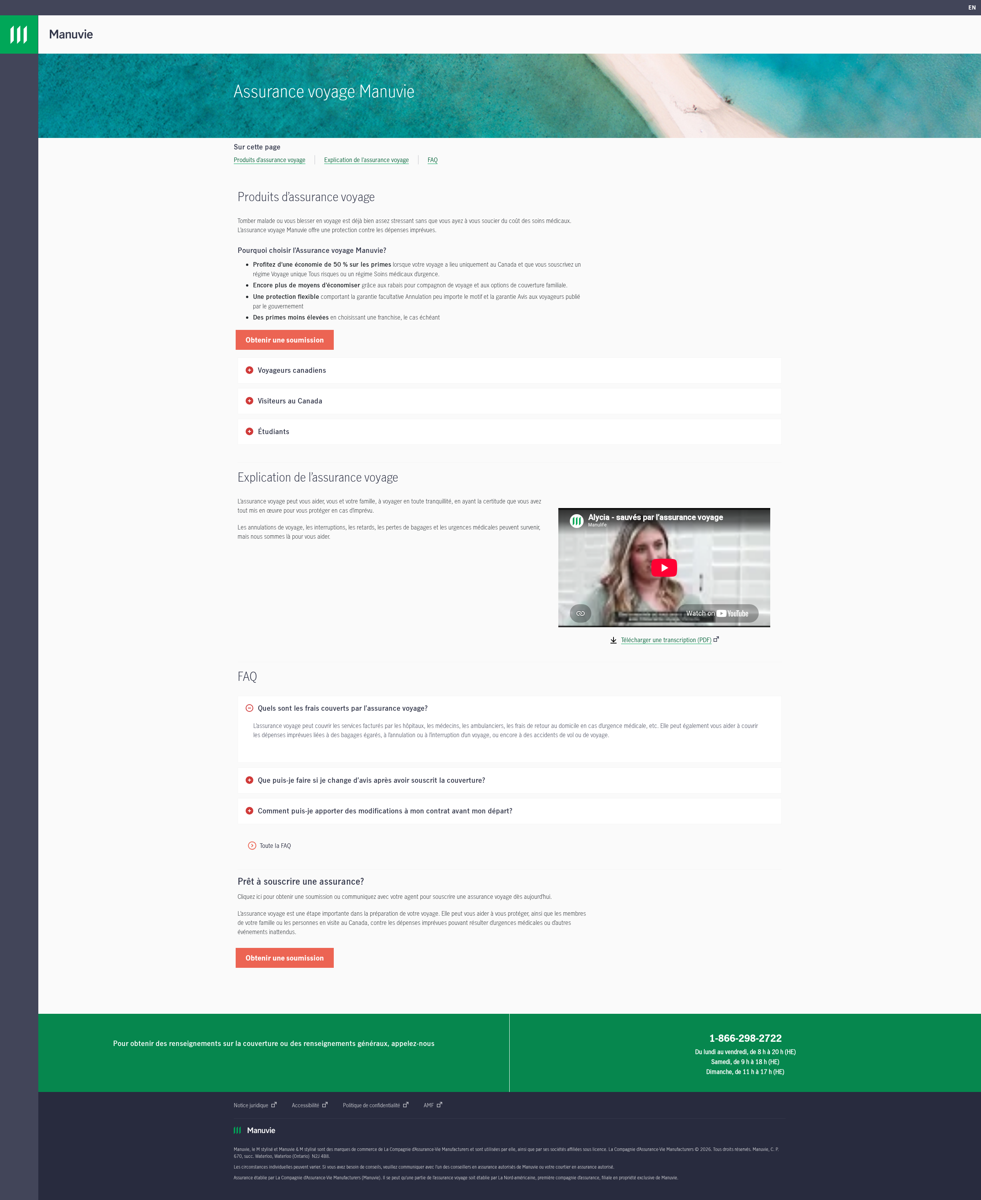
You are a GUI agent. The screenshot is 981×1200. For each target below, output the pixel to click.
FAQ (433, 160)
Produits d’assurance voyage (269, 160)
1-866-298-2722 (745, 1037)
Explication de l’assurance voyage (366, 160)
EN (972, 7)
